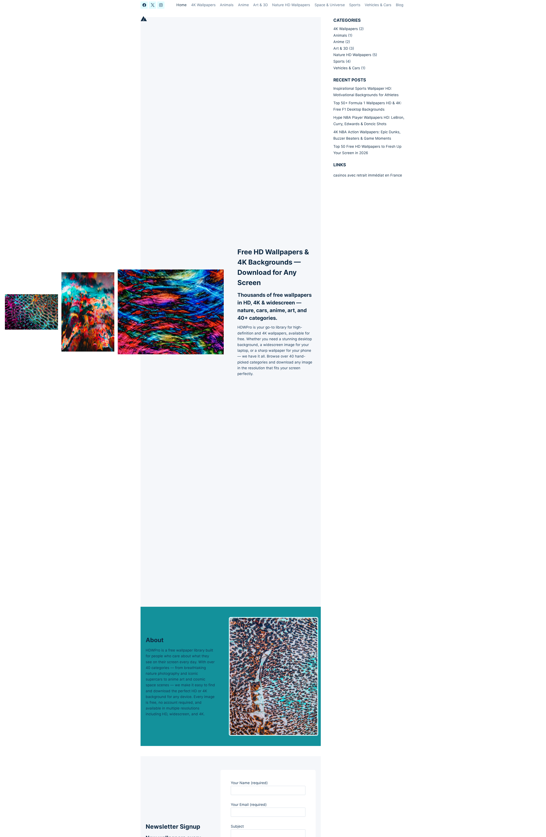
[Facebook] (144, 5)
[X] (152, 5)
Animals (227, 5)
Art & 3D (260, 5)
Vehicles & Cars (378, 5)
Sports (354, 5)
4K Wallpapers (203, 5)
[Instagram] (160, 5)
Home (181, 5)
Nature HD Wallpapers (291, 5)
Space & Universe (330, 5)
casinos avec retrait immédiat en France (367, 175)
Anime (243, 5)
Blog (399, 5)
